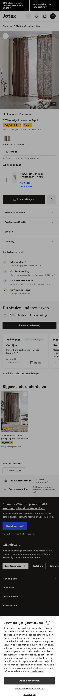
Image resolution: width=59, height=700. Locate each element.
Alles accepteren (29, 680)
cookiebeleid (37, 671)
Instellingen (30, 694)
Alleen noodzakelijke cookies (30, 688)
